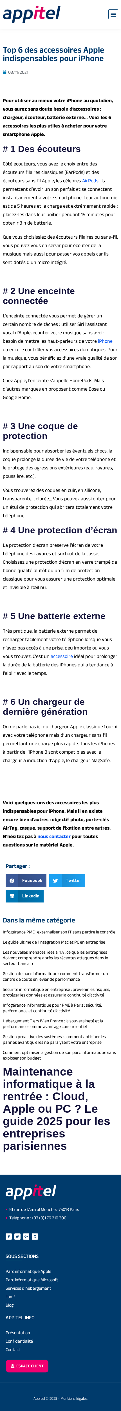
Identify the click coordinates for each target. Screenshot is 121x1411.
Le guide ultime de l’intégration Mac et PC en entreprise (54, 942)
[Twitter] (17, 1236)
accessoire (62, 656)
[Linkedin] (35, 1236)
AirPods (90, 180)
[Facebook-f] (9, 1236)
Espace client (29, 1365)
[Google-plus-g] (26, 1236)
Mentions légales (74, 1398)
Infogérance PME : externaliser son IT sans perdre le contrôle (59, 932)
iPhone (105, 341)
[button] (113, 14)
